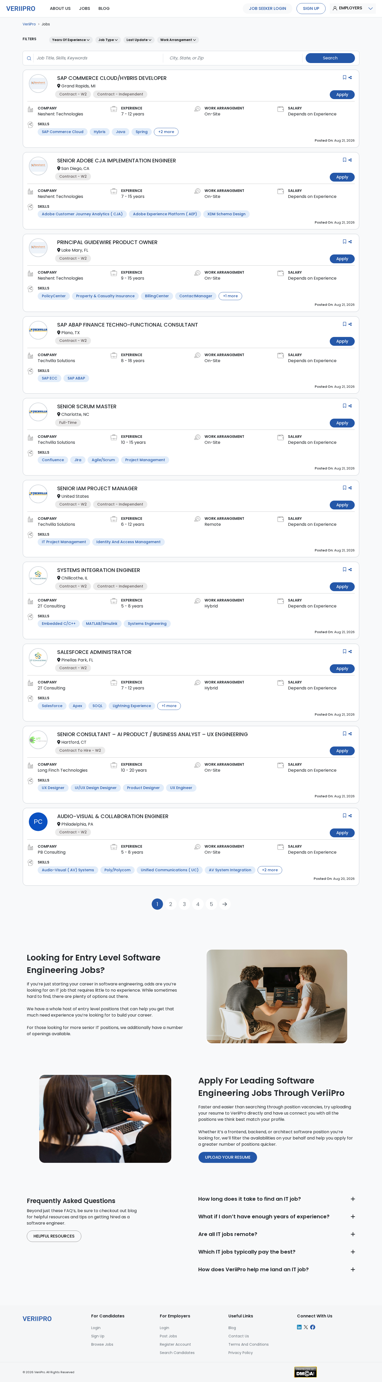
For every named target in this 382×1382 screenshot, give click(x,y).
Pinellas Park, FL (77, 660)
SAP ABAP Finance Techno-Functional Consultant (127, 324)
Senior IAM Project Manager (97, 488)
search (330, 58)
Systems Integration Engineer (98, 570)
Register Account (175, 1344)
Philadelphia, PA (77, 824)
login (96, 1327)
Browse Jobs (102, 1344)
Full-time (68, 422)
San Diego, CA (75, 168)
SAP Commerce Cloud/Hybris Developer (112, 78)
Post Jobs (168, 1336)
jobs (84, 8)
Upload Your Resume (228, 1157)
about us (60, 8)
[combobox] (97, 58)
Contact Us (238, 1336)
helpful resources (54, 1236)
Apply (342, 95)
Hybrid (211, 606)
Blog (232, 1327)
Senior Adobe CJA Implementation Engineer (116, 160)
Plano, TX (70, 333)
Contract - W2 (73, 94)
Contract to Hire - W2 (80, 750)
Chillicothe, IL (74, 578)
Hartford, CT (74, 742)
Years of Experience (69, 40)
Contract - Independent (120, 94)
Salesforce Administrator (94, 652)
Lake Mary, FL (74, 250)
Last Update (137, 40)
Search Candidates (177, 1352)
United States (75, 496)
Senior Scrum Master (86, 406)
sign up (311, 8)
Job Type (106, 40)
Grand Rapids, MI (78, 86)
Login (164, 1327)
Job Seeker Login (267, 8)
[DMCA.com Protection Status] (305, 1372)
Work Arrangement (176, 40)
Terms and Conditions (248, 1344)
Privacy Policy (240, 1352)
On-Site (212, 114)
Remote (213, 524)
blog (104, 8)
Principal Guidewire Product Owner (107, 242)
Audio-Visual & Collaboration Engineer (112, 816)
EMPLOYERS (350, 8)
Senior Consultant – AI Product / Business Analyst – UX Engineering (152, 734)
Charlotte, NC (75, 414)
